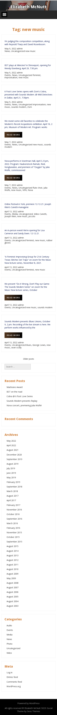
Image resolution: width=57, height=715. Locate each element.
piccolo (31, 216)
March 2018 (12, 491)
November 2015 (14, 532)
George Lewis (38, 345)
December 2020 (14, 454)
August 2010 (12, 569)
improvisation (11, 77)
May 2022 (11, 440)
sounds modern (18, 107)
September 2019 (14, 459)
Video (36, 214)
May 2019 (11, 477)
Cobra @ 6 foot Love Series (20, 396)
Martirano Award (15, 387)
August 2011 (12, 564)
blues (28, 345)
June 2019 (11, 473)
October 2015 (13, 537)
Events (8, 75)
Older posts (28, 358)
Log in (9, 672)
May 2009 (11, 578)
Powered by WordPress (28, 703)
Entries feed (12, 677)
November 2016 (14, 509)
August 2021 (12, 450)
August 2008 (12, 582)
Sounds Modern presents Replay (22, 400)
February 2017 (13, 505)
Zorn (29, 107)
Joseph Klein (10, 216)
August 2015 (12, 546)
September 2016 (14, 518)
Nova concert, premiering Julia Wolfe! (24, 405)
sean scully (16, 347)
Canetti (43, 214)
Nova (30, 190)
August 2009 (12, 573)
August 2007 (12, 587)
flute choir (37, 187)
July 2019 (11, 468)
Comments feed (14, 681)
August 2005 (12, 596)
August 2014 (12, 550)
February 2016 (13, 527)
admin (20, 48)
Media (15, 214)
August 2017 (12, 495)
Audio (9, 625)
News (7, 51)
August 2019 (12, 463)
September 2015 (14, 541)
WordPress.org (14, 686)
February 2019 (13, 482)
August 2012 (12, 560)
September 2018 (14, 486)
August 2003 (12, 605)
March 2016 (12, 523)
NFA (25, 190)
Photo (9, 643)
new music (30, 51)
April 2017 (11, 500)
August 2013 (12, 555)
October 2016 (13, 514)
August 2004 (12, 601)
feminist (36, 75)
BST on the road (14, 391)
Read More (13, 134)
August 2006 (12, 592)
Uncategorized (18, 51)
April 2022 (11, 445)
